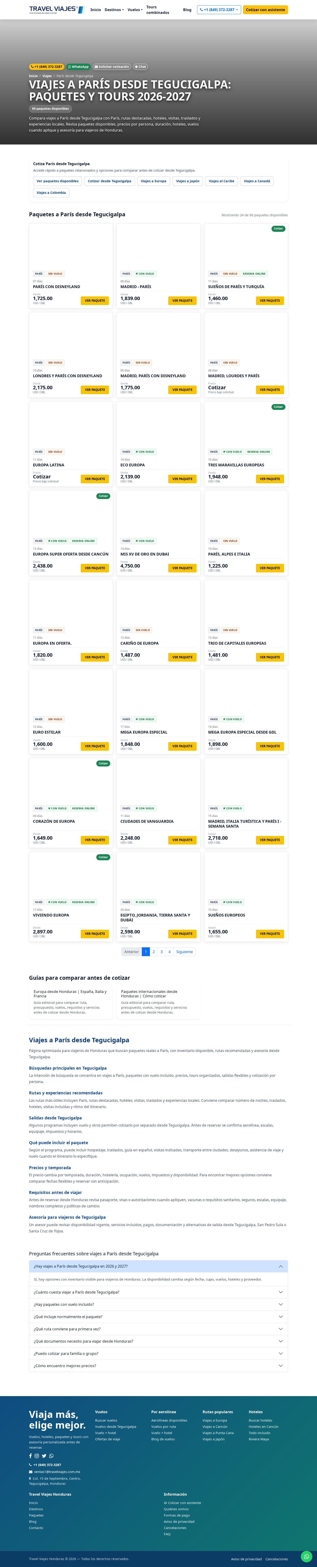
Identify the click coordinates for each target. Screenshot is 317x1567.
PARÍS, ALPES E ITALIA (229, 554)
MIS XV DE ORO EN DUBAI (144, 554)
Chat (142, 66)
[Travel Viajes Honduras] (57, 10)
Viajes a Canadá (257, 181)
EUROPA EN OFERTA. (52, 643)
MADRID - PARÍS (135, 286)
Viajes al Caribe (221, 181)
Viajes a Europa (153, 181)
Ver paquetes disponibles (57, 181)
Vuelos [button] (134, 9)
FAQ (167, 1534)
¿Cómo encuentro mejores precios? (65, 1365)
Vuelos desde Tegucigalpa (115, 1426)
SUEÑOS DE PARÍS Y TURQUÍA (236, 286)
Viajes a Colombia (51, 192)
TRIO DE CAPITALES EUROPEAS (237, 643)
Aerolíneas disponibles (169, 1420)
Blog (187, 9)
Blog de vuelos (163, 1439)
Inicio (96, 9)
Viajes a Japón (187, 181)
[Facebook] (30, 1456)
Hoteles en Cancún (263, 1426)
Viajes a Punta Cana (218, 1432)
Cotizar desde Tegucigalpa (109, 181)
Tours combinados (157, 9)
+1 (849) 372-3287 (219, 9)
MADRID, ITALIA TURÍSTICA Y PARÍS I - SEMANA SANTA (244, 824)
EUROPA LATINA (48, 465)
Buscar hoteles (260, 1420)
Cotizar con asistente (265, 9)
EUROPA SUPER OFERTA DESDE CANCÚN (71, 554)
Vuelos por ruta (163, 1426)
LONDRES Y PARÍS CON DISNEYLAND (67, 375)
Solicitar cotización (114, 66)
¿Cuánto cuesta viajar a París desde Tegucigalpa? (76, 1292)
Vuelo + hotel (105, 1432)
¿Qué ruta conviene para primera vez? (67, 1328)
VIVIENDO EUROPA (51, 915)
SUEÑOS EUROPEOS (226, 915)
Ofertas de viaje (107, 1439)
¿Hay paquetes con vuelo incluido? (64, 1304)
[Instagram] (37, 1456)
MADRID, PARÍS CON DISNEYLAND (153, 375)
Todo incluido (259, 1432)
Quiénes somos (176, 1509)
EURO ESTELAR (47, 732)
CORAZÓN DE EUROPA (54, 821)
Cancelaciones (175, 1527)
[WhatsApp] (51, 1456)
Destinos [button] (113, 9)
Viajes (47, 76)
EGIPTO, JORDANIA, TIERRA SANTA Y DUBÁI (155, 917)
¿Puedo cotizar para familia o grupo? (66, 1353)
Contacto (36, 1527)
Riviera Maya (259, 1439)
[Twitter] (44, 1456)
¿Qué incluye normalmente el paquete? (68, 1316)
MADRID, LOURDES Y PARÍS (233, 375)
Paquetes (36, 1515)
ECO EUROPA (132, 465)
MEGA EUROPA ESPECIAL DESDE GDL (242, 732)
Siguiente (184, 951)
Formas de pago (177, 1515)
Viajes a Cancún (215, 1426)
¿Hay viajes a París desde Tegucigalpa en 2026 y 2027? (81, 1266)
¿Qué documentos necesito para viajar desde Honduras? (83, 1341)
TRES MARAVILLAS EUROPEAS (236, 465)
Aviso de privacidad (179, 1521)
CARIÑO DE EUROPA (139, 643)
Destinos (36, 1509)
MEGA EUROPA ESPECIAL (143, 732)
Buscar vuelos (106, 1420)
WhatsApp (80, 66)
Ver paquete (95, 300)
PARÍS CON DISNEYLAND (56, 286)
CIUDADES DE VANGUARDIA (147, 821)
